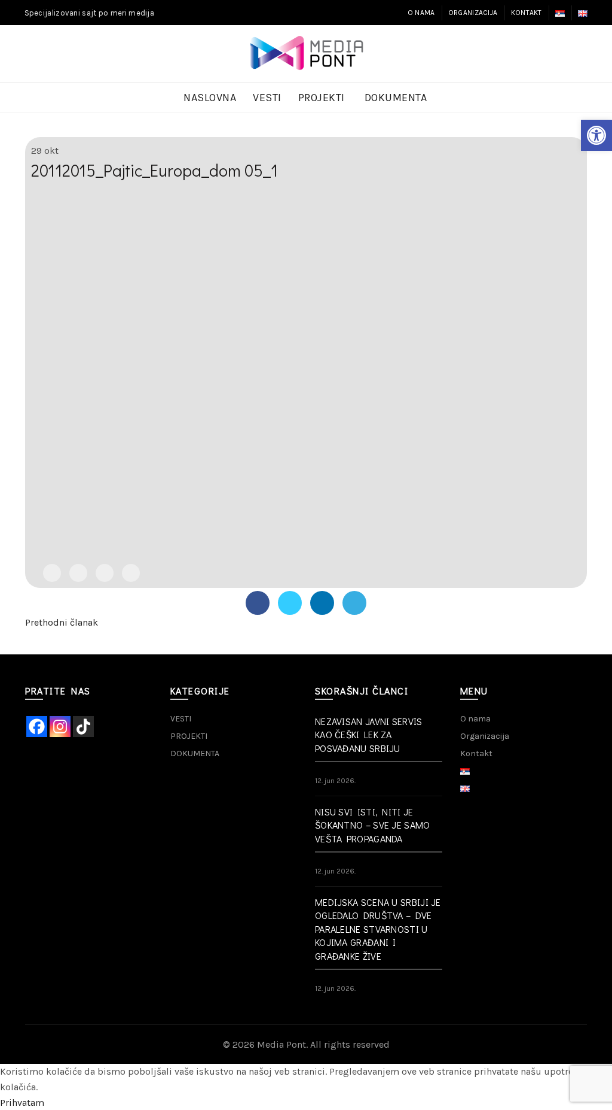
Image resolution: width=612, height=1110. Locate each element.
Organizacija (473, 12)
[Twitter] (78, 573)
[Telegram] (131, 573)
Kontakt (526, 12)
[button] (596, 135)
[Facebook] (52, 573)
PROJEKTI (321, 97)
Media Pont (281, 1044)
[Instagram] (60, 726)
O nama (421, 12)
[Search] (577, 54)
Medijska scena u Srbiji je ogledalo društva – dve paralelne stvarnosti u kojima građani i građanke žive (378, 929)
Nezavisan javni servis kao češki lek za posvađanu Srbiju (369, 734)
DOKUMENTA (396, 97)
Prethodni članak (61, 622)
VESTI (267, 97)
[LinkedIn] (105, 573)
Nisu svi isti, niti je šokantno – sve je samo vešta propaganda (372, 825)
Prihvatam (22, 1102)
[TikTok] (83, 726)
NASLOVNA (209, 97)
